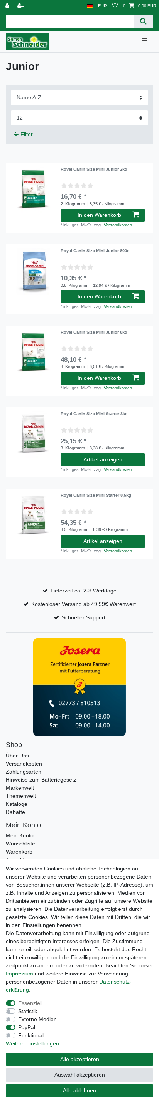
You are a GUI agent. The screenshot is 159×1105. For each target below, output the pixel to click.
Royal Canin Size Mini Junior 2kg (94, 169)
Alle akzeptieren (79, 1059)
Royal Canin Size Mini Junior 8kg (94, 332)
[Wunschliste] (115, 6)
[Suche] (143, 21)
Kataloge (16, 804)
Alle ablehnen (79, 1090)
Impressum (19, 973)
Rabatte (15, 812)
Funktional (31, 1035)
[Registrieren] (21, 6)
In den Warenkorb (99, 215)
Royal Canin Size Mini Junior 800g (95, 250)
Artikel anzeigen (102, 459)
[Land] (89, 6)
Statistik (27, 1011)
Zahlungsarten (23, 772)
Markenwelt (20, 788)
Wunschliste (20, 843)
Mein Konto (20, 835)
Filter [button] (26, 134)
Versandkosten (118, 225)
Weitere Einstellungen (32, 1043)
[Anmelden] (8, 6)
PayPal (26, 1027)
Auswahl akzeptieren (79, 1075)
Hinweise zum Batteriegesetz (41, 780)
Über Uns (17, 755)
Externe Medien (37, 1019)
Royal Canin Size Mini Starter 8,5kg (96, 495)
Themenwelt (21, 796)
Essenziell (30, 1003)
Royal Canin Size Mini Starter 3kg (94, 413)
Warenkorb (19, 852)
